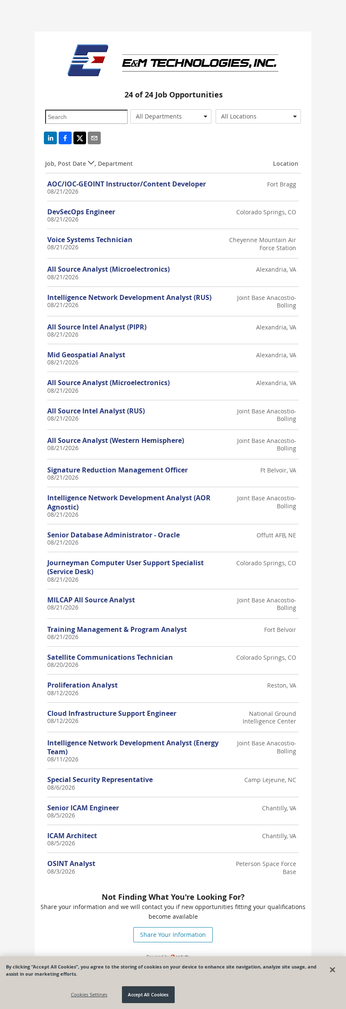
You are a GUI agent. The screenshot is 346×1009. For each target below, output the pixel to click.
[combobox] (170, 116)
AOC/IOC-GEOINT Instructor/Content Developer (126, 184)
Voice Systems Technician (89, 239)
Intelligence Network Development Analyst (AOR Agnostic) (129, 502)
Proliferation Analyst (82, 685)
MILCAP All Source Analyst (91, 599)
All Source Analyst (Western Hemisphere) (115, 440)
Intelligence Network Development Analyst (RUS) (129, 297)
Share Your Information (173, 935)
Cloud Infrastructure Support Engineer (111, 713)
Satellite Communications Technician (110, 657)
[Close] (332, 969)
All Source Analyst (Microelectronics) (108, 269)
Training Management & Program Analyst (117, 629)
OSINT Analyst (71, 863)
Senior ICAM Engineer (83, 807)
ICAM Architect (72, 835)
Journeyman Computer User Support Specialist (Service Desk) (125, 567)
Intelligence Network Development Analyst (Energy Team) (133, 747)
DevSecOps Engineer (81, 211)
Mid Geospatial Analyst (86, 354)
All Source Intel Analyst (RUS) (96, 410)
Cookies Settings (89, 994)
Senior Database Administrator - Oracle (113, 535)
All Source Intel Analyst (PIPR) (96, 327)
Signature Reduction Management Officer (117, 470)
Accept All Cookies (148, 994)
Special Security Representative (100, 779)
